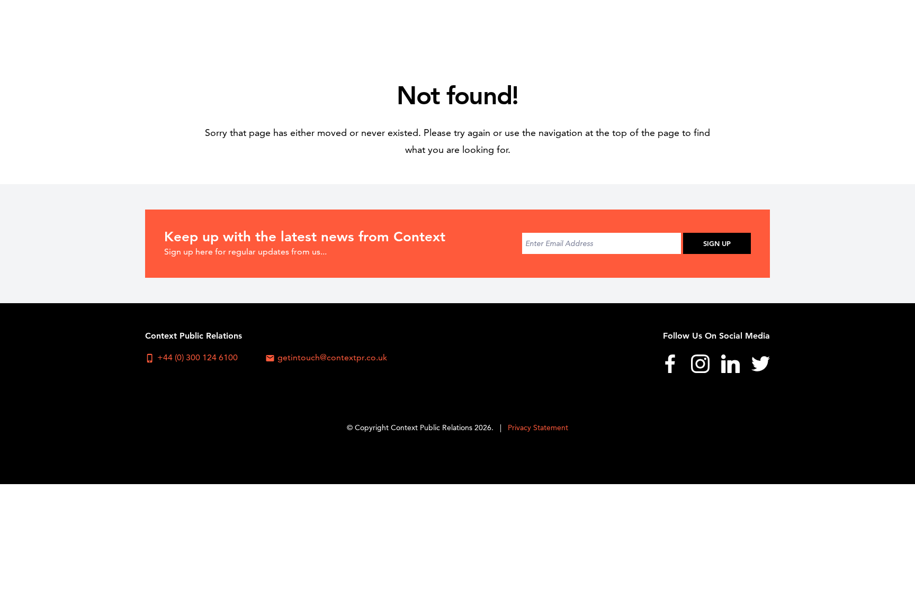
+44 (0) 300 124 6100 (191, 357)
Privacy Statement (538, 427)
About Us (459, 29)
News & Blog (678, 29)
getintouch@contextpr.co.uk (326, 357)
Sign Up (717, 243)
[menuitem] (460, 29)
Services (570, 29)
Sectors (516, 29)
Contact (743, 29)
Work (619, 29)
